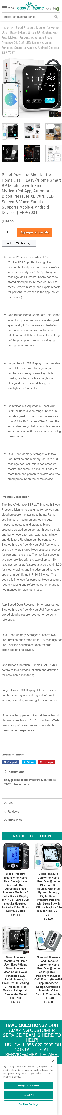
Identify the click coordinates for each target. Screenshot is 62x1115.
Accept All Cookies (28, 1085)
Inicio (5, 27)
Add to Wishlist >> (19, 243)
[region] (28, 1085)
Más (10, 8)
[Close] (52, 1061)
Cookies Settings (29, 1104)
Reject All (28, 1095)
